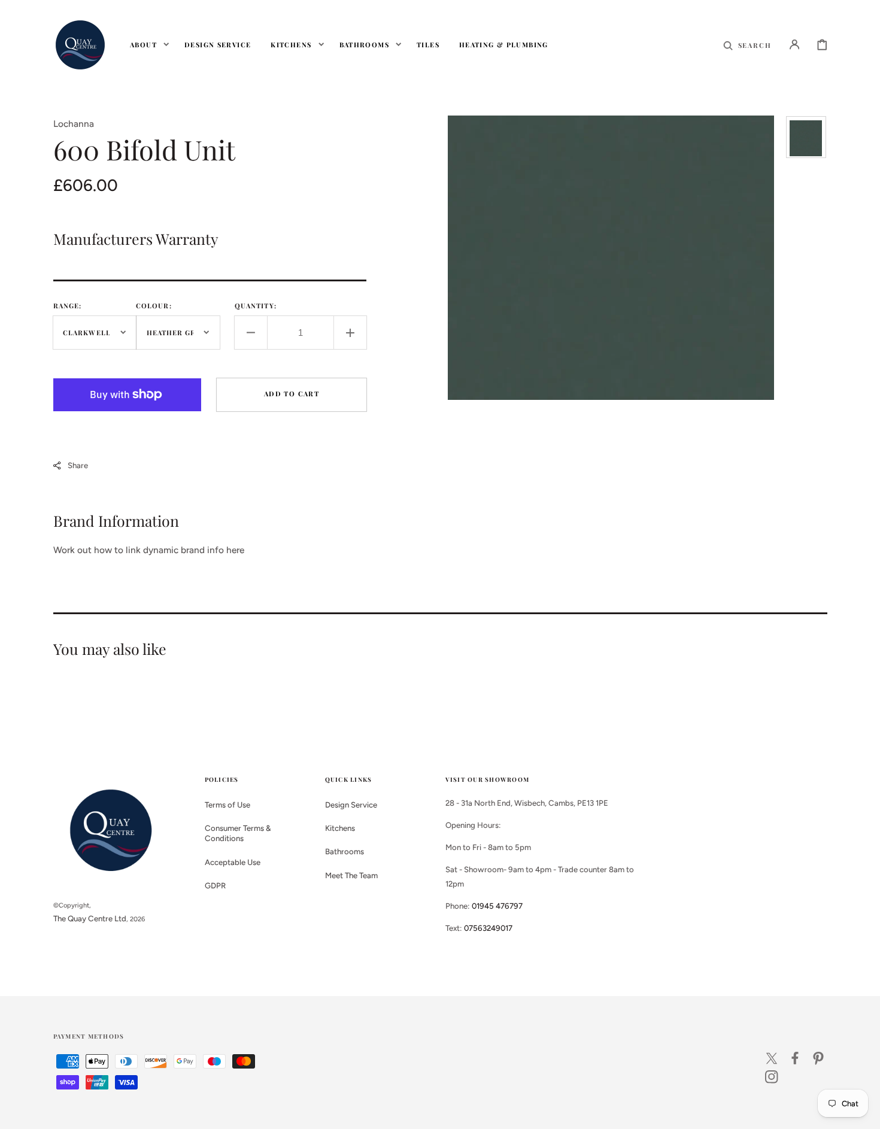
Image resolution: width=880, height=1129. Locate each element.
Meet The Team (351, 875)
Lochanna (73, 123)
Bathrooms (344, 851)
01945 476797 (497, 906)
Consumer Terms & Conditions (238, 833)
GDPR (215, 885)
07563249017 (488, 928)
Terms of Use (227, 804)
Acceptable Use (232, 862)
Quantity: (256, 305)
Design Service (351, 804)
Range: (67, 305)
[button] (747, 44)
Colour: (154, 305)
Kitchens (340, 828)
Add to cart (291, 393)
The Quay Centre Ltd (89, 918)
